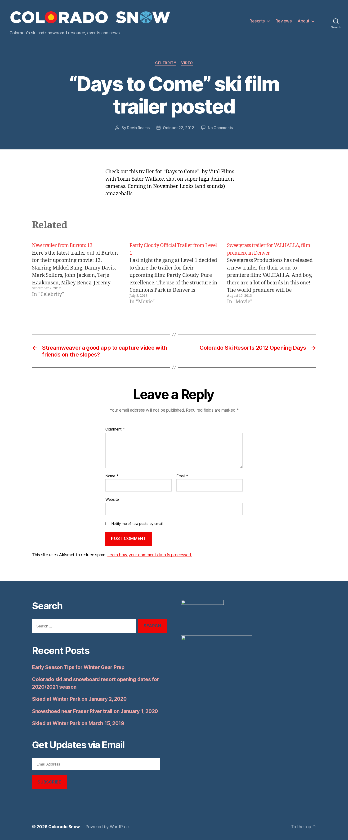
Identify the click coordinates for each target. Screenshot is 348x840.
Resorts (257, 20)
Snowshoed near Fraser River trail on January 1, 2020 (95, 711)
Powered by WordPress (108, 826)
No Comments (220, 127)
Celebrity (165, 63)
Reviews (284, 20)
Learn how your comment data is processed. (149, 554)
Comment (115, 429)
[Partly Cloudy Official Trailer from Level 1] (174, 274)
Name (111, 476)
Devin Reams (138, 127)
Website (112, 499)
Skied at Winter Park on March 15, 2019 (78, 723)
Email (182, 476)
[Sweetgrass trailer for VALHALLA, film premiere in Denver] (271, 274)
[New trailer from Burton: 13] (76, 274)
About (303, 20)
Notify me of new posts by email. (137, 523)
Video (187, 63)
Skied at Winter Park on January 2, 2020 (79, 699)
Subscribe (49, 782)
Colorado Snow (64, 826)
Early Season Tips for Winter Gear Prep (78, 667)
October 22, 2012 (178, 127)
